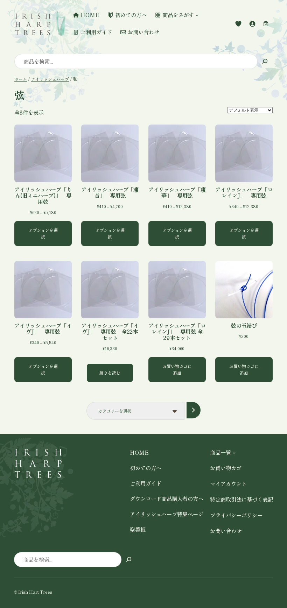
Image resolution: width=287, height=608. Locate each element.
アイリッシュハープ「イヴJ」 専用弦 (43, 329)
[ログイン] (252, 23)
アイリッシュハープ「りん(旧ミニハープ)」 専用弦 (43, 195)
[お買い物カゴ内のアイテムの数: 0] (266, 23)
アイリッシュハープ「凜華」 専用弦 (177, 192)
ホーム (20, 79)
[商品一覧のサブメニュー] (234, 452)
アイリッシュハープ (50, 79)
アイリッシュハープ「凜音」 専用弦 (110, 192)
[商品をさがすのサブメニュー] (196, 14)
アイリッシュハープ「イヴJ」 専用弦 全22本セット (110, 332)
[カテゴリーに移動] (193, 410)
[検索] (265, 61)
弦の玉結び (244, 325)
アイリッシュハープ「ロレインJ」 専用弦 (244, 192)
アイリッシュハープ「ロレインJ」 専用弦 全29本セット (177, 332)
